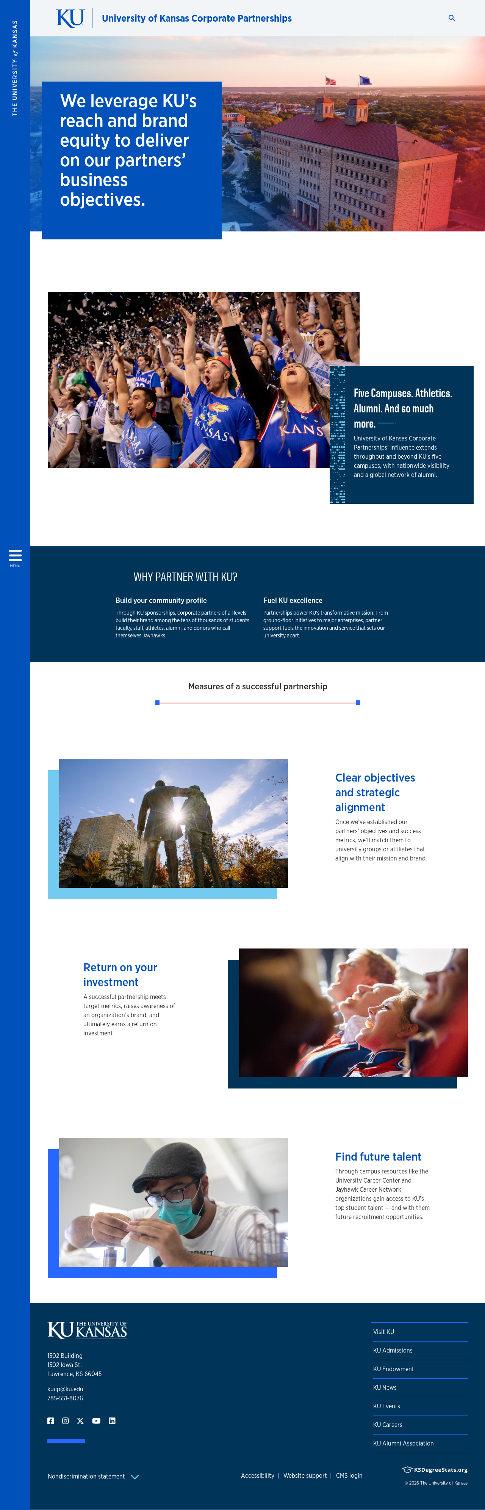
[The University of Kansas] (87, 1336)
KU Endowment (393, 1369)
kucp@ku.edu (65, 1389)
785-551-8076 (65, 1398)
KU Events (386, 1406)
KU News (385, 1388)
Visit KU (383, 1332)
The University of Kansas (444, 1483)
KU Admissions (393, 1350)
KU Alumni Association (403, 1443)
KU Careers (387, 1425)
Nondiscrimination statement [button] (87, 1476)
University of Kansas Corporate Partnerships (197, 18)
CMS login (349, 1476)
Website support (305, 1476)
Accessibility (257, 1476)
